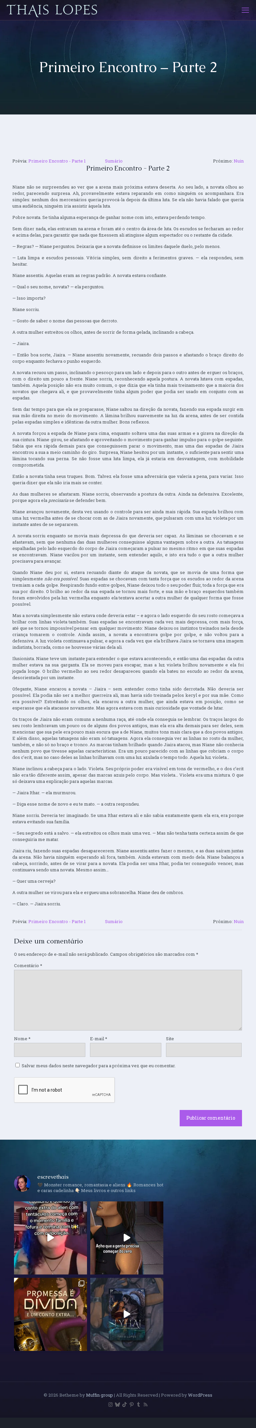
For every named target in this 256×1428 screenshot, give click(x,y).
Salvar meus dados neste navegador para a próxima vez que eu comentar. (99, 1066)
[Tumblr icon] (138, 1404)
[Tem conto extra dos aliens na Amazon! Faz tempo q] (50, 1314)
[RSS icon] (145, 1404)
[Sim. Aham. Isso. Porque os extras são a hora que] (50, 1237)
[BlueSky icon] (117, 1404)
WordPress (200, 1395)
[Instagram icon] (110, 1404)
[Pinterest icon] (131, 1404)
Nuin (239, 161)
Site (170, 1039)
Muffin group (99, 1395)
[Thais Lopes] (52, 10)
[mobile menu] (245, 10)
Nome (22, 1039)
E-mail (98, 1039)
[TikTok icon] (124, 1404)
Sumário (114, 161)
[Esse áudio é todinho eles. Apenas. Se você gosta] (126, 1237)
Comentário (28, 965)
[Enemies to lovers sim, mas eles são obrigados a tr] (126, 1314)
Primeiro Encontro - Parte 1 (57, 161)
